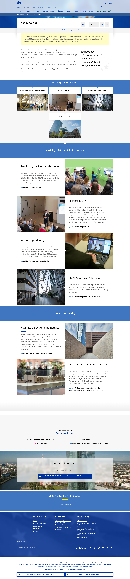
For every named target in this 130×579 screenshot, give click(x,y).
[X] (90, 547)
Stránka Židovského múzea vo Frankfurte (38, 354)
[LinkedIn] (94, 547)
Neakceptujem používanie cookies (89, 574)
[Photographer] (47, 110)
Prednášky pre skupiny (67, 30)
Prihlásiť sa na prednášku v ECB (82, 227)
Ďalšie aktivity (82, 30)
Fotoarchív (36, 529)
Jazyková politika (82, 537)
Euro (68, 11)
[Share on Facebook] (96, 24)
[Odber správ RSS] (111, 547)
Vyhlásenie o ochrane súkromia (54, 569)
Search (105, 3)
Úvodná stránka (21, 14)
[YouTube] (103, 547)
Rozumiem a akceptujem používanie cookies (40, 574)
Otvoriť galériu (42, 443)
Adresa (79, 475)
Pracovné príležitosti (39, 523)
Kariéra (110, 7)
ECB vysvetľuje (37, 526)
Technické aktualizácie (62, 525)
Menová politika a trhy (25, 11)
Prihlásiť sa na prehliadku (32, 187)
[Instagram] (99, 547)
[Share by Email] (107, 24)
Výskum (76, 11)
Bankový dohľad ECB (103, 11)
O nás (95, 7)
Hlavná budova (66, 504)
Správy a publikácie (88, 11)
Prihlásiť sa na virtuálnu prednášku (36, 261)
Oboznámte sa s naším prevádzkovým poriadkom (90, 443)
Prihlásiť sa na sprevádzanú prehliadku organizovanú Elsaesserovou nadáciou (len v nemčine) (88, 389)
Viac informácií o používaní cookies (77, 569)
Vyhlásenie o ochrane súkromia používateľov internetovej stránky (87, 525)
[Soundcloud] (107, 547)
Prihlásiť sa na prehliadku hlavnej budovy (86, 297)
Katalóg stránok (22, 541)
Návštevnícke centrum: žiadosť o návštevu (52, 476)
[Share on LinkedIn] (102, 24)
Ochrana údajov (82, 521)
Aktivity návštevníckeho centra (46, 30)
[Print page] (83, 24)
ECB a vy (102, 7)
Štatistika (60, 11)
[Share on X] (91, 24)
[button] (108, 3)
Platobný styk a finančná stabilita (44, 11)
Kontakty (36, 531)
